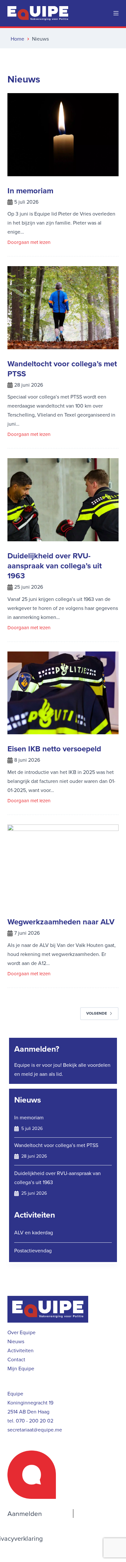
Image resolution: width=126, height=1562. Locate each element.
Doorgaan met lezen (28, 242)
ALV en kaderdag (33, 1232)
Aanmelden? (36, 1049)
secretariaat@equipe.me (34, 1429)
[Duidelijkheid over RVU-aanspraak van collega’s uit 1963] (62, 499)
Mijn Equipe (20, 1368)
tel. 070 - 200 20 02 (30, 1420)
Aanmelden (24, 1514)
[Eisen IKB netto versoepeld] (62, 692)
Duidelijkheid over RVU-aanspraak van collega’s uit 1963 (54, 566)
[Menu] (116, 13)
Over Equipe (21, 1332)
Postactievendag (33, 1250)
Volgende (96, 1013)
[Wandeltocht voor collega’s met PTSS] (62, 307)
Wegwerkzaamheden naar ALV (60, 922)
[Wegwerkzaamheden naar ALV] (62, 865)
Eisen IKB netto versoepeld (54, 749)
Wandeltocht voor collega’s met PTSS (62, 369)
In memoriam (30, 191)
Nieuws (27, 1100)
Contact (16, 1359)
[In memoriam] (62, 134)
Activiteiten (34, 1215)
